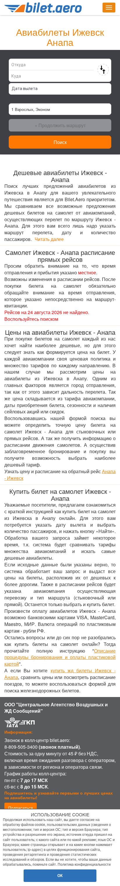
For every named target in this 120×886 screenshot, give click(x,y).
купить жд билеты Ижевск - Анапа (60, 673)
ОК (60, 875)
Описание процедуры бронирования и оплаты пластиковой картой (60, 657)
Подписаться (20, 808)
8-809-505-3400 (21, 746)
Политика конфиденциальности (84, 864)
